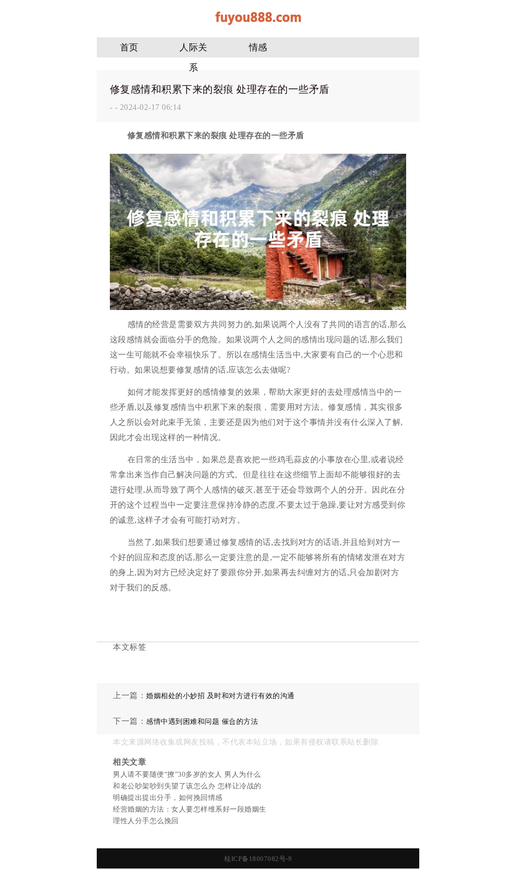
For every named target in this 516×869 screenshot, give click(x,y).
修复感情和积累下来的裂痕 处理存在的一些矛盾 (220, 89)
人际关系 (193, 49)
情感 (258, 47)
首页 (129, 47)
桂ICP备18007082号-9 (258, 858)
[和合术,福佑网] (258, 28)
